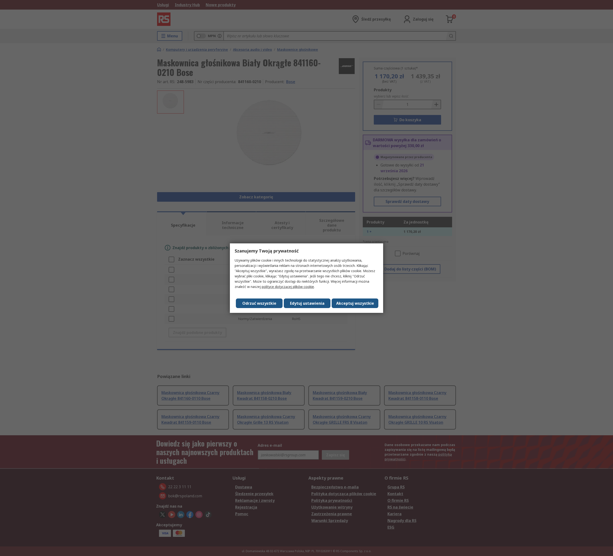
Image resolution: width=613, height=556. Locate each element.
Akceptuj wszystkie (355, 303)
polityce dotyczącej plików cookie (288, 286)
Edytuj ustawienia (307, 303)
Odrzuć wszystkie (259, 303)
